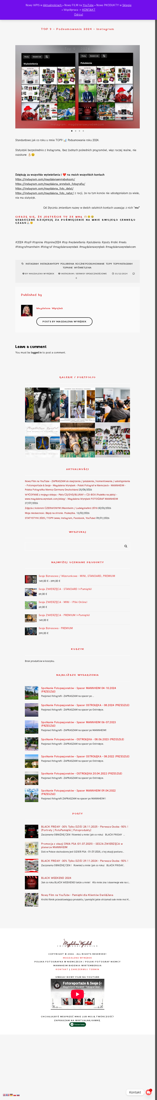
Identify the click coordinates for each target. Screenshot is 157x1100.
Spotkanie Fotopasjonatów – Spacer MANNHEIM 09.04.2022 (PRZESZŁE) (78, 792)
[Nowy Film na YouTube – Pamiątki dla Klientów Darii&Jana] (31, 899)
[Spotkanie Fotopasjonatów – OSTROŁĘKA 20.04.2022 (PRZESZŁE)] (31, 778)
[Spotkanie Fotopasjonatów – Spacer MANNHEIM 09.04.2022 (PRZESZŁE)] (31, 795)
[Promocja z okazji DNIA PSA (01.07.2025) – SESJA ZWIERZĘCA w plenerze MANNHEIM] (31, 848)
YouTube (88, 5)
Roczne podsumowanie (90, 263)
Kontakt (62, 969)
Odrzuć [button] (78, 14)
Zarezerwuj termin (85, 969)
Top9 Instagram (122, 263)
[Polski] (15, 1095)
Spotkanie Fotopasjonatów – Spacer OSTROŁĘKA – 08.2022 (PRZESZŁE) (85, 756)
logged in (36, 352)
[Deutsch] (11, 1095)
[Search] (124, 545)
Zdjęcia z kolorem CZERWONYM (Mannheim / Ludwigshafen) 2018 (61, 508)
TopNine (68, 267)
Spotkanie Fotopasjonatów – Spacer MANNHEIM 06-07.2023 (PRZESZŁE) (78, 724)
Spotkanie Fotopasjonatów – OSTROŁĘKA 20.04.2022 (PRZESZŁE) (81, 773)
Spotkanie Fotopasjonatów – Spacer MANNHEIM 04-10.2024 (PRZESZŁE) (78, 689)
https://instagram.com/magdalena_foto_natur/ (44, 193)
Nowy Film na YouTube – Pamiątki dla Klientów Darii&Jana (77, 895)
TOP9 (109, 263)
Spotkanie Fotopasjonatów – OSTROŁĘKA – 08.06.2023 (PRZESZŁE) (82, 739)
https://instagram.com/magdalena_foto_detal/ (44, 188)
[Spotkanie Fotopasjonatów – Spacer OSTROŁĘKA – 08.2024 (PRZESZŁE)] (31, 710)
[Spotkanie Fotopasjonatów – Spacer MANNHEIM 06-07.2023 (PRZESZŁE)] (31, 727)
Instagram (32, 263)
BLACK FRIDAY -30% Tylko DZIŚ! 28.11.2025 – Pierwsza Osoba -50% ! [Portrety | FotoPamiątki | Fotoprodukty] (84, 828)
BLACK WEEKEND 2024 (56, 878)
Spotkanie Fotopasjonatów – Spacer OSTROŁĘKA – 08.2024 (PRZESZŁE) (85, 705)
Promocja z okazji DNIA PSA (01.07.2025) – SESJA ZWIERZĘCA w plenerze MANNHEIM (82, 845)
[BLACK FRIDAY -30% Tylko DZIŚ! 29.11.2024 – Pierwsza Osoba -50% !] (31, 865)
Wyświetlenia (82, 267)
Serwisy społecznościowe (91, 273)
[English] (4, 1095)
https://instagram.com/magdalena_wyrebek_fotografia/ (50, 184)
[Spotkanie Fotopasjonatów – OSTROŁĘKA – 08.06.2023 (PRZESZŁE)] (31, 744)
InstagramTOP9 (49, 263)
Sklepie (127, 5)
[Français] (8, 1095)
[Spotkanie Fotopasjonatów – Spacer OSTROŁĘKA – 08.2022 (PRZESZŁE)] (31, 761)
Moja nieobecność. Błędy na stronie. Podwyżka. (50, 513)
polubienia (67, 263)
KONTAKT (88, 10)
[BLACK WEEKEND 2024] (31, 882)
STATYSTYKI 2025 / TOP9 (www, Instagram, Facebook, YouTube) (60, 518)
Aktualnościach (52, 5)
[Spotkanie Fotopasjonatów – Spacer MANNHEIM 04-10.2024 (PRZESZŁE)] (31, 693)
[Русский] (18, 1095)
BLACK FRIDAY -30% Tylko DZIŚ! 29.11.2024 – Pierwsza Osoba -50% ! (84, 861)
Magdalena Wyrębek (77, 958)
